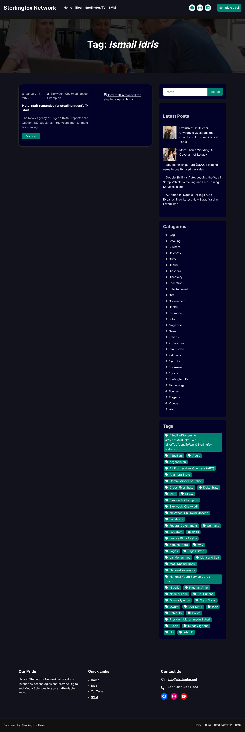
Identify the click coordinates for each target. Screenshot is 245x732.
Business (174, 247)
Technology (177, 385)
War (171, 409)
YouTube (97, 691)
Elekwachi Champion (184, 500)
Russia (174, 626)
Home (95, 680)
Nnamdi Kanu (179, 594)
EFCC (189, 494)
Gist (171, 295)
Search (215, 91)
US (172, 632)
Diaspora (175, 271)
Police (196, 613)
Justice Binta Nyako (183, 538)
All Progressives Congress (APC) (192, 468)
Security (174, 361)
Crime (173, 259)
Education (175, 283)
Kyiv (200, 545)
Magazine (175, 325)
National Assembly (182, 570)
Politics (174, 337)
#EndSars (176, 455)
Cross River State (181, 487)
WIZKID (188, 632)
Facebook (176, 519)
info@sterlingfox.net (182, 679)
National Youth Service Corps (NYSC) (187, 579)
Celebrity (175, 253)
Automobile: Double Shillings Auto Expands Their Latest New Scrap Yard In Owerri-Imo (190, 199)
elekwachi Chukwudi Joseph (189, 513)
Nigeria (174, 587)
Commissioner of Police (186, 481)
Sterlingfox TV (178, 379)
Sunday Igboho (198, 626)
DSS (172, 494)
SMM (94, 697)
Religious (175, 355)
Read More (31, 136)
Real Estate (176, 349)
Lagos (174, 551)
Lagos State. (196, 551)
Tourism (174, 391)
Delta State (210, 487)
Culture (174, 265)
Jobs (172, 319)
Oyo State (195, 606)
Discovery (175, 277)
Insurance (175, 313)
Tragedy (174, 397)
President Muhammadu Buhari (190, 619)
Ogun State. (208, 600)
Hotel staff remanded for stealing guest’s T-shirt (55, 108)
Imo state (176, 532)
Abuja (196, 455)
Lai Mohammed (180, 557)
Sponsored (176, 367)
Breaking (175, 241)
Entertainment (178, 289)
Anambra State (180, 474)
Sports (173, 373)
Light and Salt (209, 557)
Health (173, 307)
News (172, 331)
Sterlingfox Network (30, 7)
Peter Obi (176, 613)
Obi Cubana (205, 594)
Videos (173, 403)
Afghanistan (178, 462)
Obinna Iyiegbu (180, 600)
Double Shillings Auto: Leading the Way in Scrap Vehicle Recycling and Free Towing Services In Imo (192, 182)
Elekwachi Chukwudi (184, 506)
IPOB (195, 532)
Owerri (174, 606)
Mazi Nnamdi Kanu (182, 564)
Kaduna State (179, 545)
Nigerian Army (199, 587)
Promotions (176, 343)
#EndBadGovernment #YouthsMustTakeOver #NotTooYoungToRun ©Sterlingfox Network (188, 442)
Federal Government (183, 525)
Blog (172, 235)
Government (177, 301)
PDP (215, 606)
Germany (213, 525)
